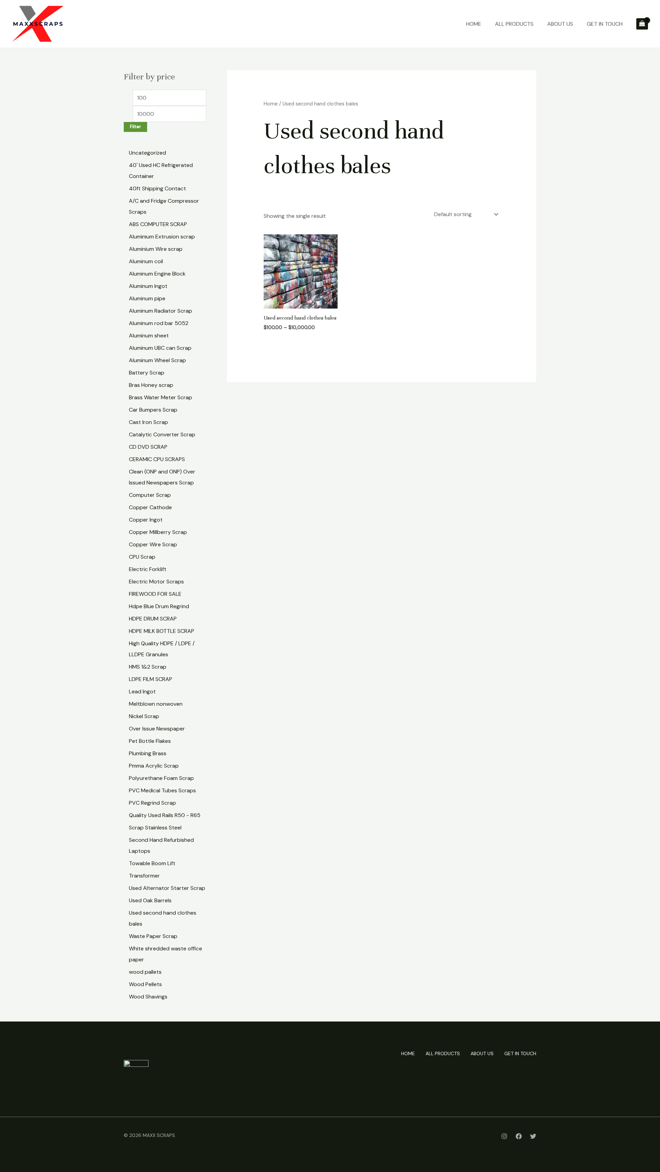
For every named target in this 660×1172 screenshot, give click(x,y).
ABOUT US (560, 23)
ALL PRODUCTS (514, 23)
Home (271, 103)
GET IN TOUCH (605, 23)
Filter (135, 127)
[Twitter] (533, 1136)
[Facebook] (519, 1136)
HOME (473, 23)
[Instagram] (504, 1136)
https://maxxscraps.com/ (155, 1092)
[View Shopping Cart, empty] (642, 24)
